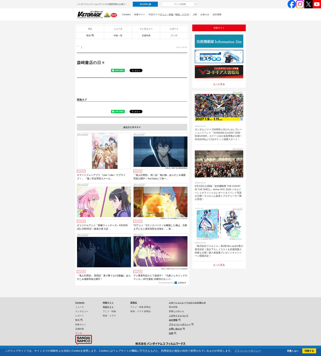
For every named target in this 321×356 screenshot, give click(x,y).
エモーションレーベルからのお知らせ (187, 302)
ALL (90, 29)
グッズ (174, 35)
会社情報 (217, 14)
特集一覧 (118, 35)
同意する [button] (309, 350)
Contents (126, 14)
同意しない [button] (293, 350)
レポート (174, 29)
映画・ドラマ (181, 14)
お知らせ (204, 14)
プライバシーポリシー (180, 324)
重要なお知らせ (176, 311)
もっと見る (219, 84)
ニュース (118, 29)
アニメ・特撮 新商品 (140, 307)
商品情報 (173, 307)
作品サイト (108, 307)
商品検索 (144, 4)
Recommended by (166, 283)
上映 (195, 14)
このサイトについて (178, 315)
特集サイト (139, 14)
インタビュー (146, 29)
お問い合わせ (175, 329)
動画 (88, 35)
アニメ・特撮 (166, 14)
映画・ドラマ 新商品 (140, 311)
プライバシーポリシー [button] (247, 350)
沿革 (171, 333)
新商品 (133, 302)
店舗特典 (146, 35)
